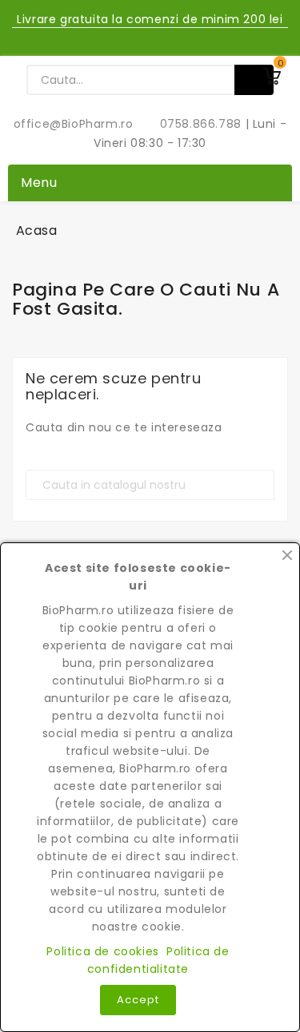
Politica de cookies (102, 951)
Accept (138, 999)
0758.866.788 (192, 124)
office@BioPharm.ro (75, 124)
